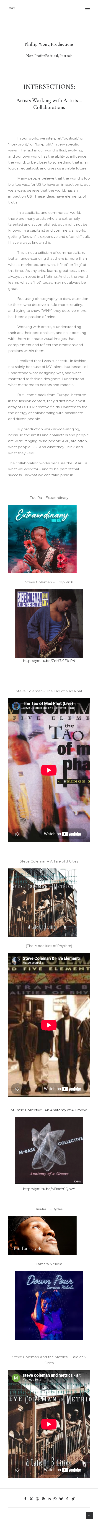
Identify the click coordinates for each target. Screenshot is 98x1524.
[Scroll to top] (89, 1515)
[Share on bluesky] (61, 1499)
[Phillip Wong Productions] (12, 8)
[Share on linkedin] (49, 1499)
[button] (87, 8)
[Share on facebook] (25, 1499)
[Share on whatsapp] (55, 1499)
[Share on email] (72, 1499)
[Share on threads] (37, 1499)
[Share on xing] (67, 1499)
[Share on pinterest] (43, 1499)
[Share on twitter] (31, 1499)
